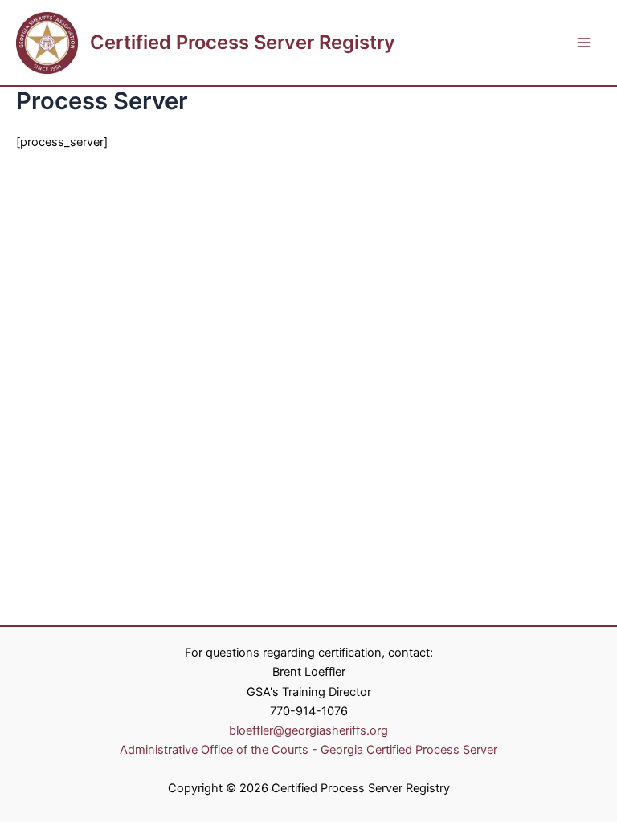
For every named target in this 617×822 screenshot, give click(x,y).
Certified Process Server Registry (242, 42)
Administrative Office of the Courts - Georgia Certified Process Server (308, 750)
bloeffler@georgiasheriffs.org (308, 730)
